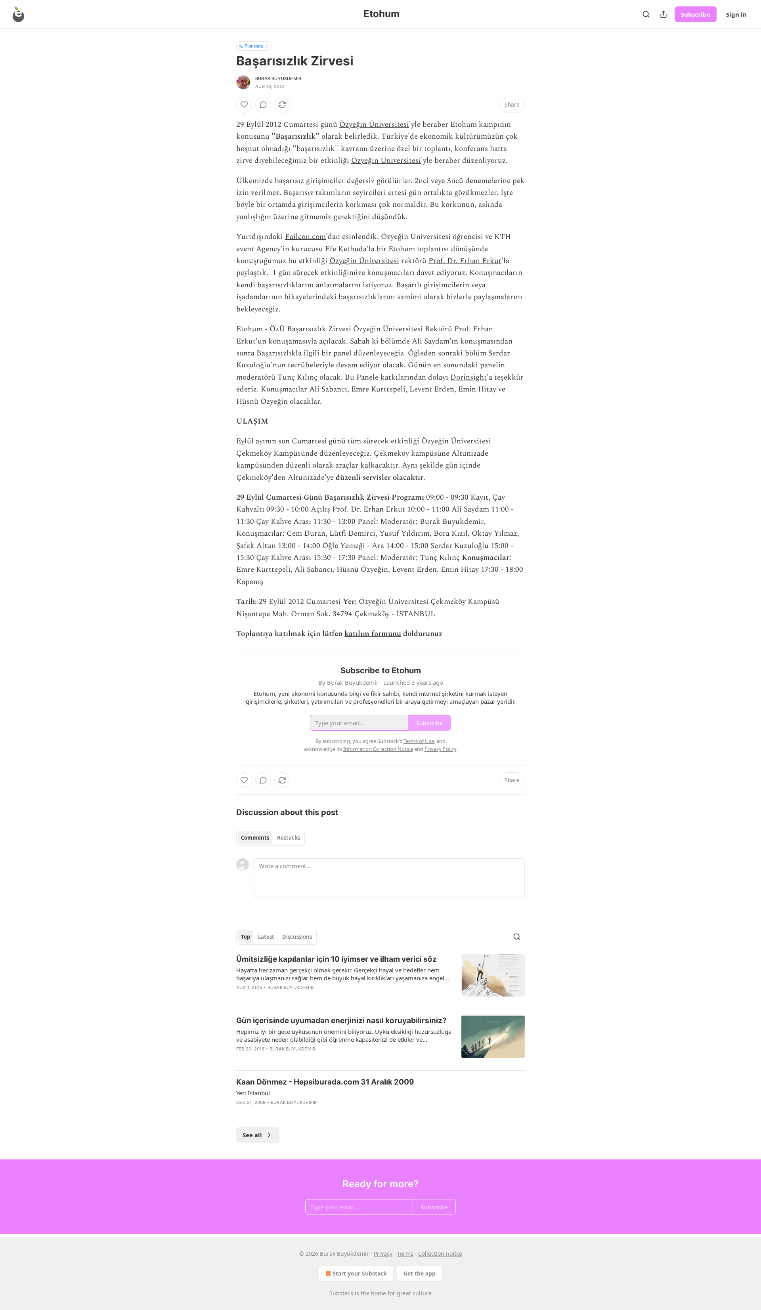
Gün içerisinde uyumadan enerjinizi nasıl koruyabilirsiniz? (341, 1020)
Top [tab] (245, 936)
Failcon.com (305, 237)
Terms (405, 1253)
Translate (254, 46)
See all (252, 1135)
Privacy (383, 1253)
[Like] (244, 105)
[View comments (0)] (263, 105)
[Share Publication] (663, 14)
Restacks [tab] (288, 837)
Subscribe (695, 14)
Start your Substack (360, 1273)
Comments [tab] (255, 837)
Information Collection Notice (378, 748)
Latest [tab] (266, 936)
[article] (380, 978)
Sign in (736, 14)
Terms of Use (418, 741)
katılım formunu (372, 634)
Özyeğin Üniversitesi (374, 124)
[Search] (646, 14)
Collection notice (440, 1253)
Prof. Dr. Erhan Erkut (464, 261)
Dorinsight (468, 377)
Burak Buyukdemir (278, 78)
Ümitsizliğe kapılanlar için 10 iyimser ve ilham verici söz (336, 959)
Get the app (419, 1273)
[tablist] (270, 838)
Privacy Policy (440, 748)
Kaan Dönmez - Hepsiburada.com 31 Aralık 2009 (325, 1082)
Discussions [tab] (297, 936)
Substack (341, 1293)
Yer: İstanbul (253, 1093)
